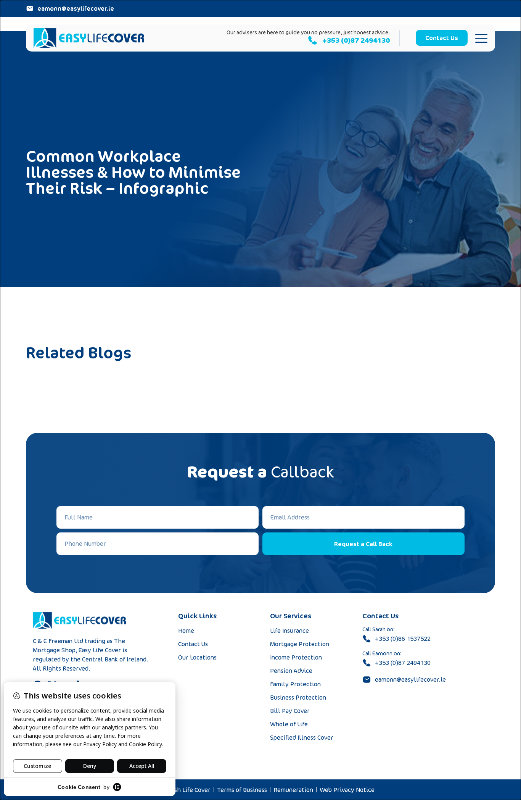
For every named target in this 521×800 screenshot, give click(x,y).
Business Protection (298, 697)
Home (186, 630)
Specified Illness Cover (301, 737)
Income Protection (296, 657)
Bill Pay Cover (290, 711)
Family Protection (295, 684)
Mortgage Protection (299, 644)
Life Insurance (289, 630)
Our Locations (197, 657)
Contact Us (193, 644)
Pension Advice (291, 670)
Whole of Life (289, 724)
